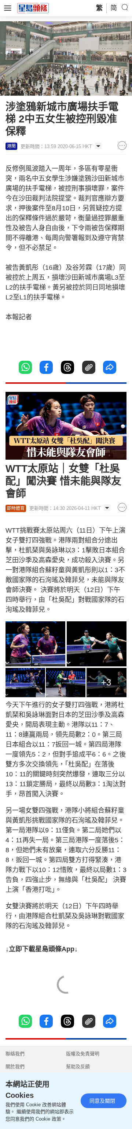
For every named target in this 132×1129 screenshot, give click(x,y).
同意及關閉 (102, 1101)
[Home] (33, 7)
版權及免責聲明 (82, 1053)
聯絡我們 (15, 1053)
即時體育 (16, 508)
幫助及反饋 (78, 1066)
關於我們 (15, 1066)
